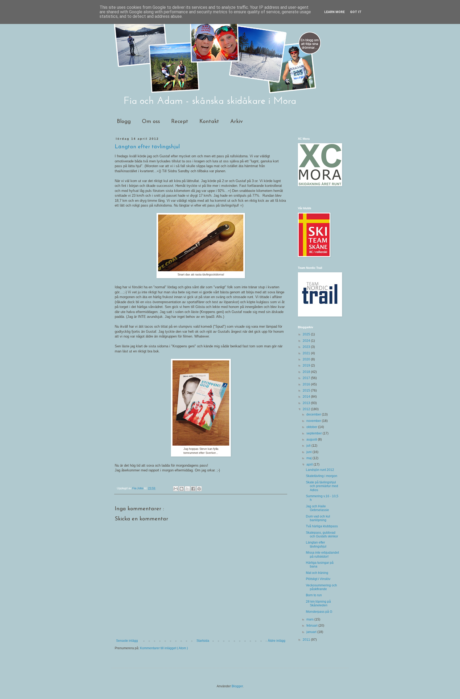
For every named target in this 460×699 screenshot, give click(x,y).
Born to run (314, 595)
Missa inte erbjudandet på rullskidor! (322, 554)
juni (309, 452)
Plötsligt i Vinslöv (318, 579)
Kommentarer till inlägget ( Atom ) (164, 648)
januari (311, 632)
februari (312, 625)
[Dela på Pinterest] (199, 488)
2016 (307, 384)
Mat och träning (317, 573)
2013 (307, 403)
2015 (307, 390)
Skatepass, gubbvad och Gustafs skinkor (322, 534)
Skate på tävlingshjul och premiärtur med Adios (322, 486)
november (314, 421)
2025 (307, 334)
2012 (307, 409)
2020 (307, 359)
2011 (307, 640)
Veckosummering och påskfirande (321, 587)
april (310, 464)
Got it (356, 12)
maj (309, 458)
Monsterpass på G (319, 612)
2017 (307, 378)
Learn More (334, 12)
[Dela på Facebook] (193, 488)
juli (308, 445)
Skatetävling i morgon (321, 476)
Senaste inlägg (127, 641)
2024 (307, 341)
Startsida (202, 641)
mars (310, 619)
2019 (307, 365)
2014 (307, 396)
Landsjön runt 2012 (320, 470)
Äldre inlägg (276, 641)
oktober (312, 427)
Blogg (124, 121)
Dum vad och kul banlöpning (318, 518)
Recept (179, 121)
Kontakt (209, 121)
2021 (307, 353)
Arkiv (236, 121)
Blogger (237, 686)
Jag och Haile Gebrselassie (317, 508)
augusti (312, 439)
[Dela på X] (187, 488)
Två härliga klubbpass (322, 526)
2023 (307, 347)
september (314, 433)
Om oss (151, 121)
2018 (307, 372)
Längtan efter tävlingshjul (316, 544)
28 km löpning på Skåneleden (318, 603)
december (314, 414)
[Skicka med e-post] (175, 488)
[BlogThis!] (181, 488)
